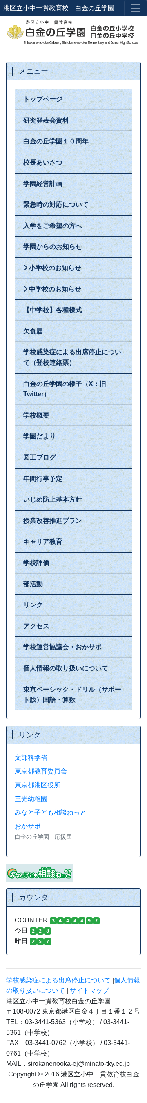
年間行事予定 (42, 478)
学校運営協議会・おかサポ (62, 646)
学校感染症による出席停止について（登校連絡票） (72, 357)
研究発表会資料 (46, 120)
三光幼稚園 (31, 798)
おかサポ (28, 826)
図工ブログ (39, 457)
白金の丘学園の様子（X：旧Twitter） (64, 389)
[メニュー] (135, 8)
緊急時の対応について (56, 204)
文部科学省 (31, 757)
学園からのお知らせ (52, 246)
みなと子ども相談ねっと (51, 812)
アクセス (36, 626)
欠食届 (33, 331)
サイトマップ (89, 990)
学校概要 (36, 415)
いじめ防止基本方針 (52, 499)
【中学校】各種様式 (52, 309)
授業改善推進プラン (52, 520)
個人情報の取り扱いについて (65, 668)
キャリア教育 (42, 541)
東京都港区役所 (37, 784)
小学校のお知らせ (54, 267)
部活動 (33, 584)
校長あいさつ (42, 162)
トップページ (42, 99)
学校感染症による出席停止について (58, 980)
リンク (33, 604)
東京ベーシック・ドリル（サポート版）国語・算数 (72, 694)
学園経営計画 (42, 183)
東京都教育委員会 (41, 771)
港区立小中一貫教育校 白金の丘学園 (58, 7)
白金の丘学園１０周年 (56, 141)
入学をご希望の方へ (52, 225)
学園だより (39, 436)
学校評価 (36, 562)
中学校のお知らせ (54, 289)
